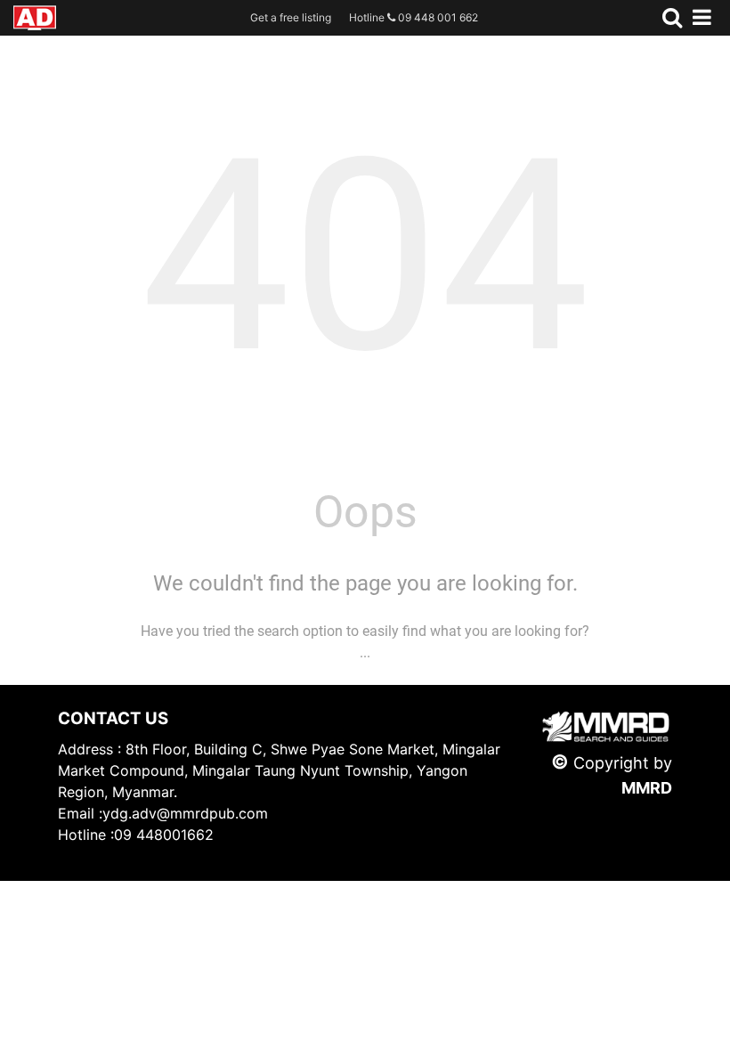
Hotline (413, 17)
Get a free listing (290, 17)
